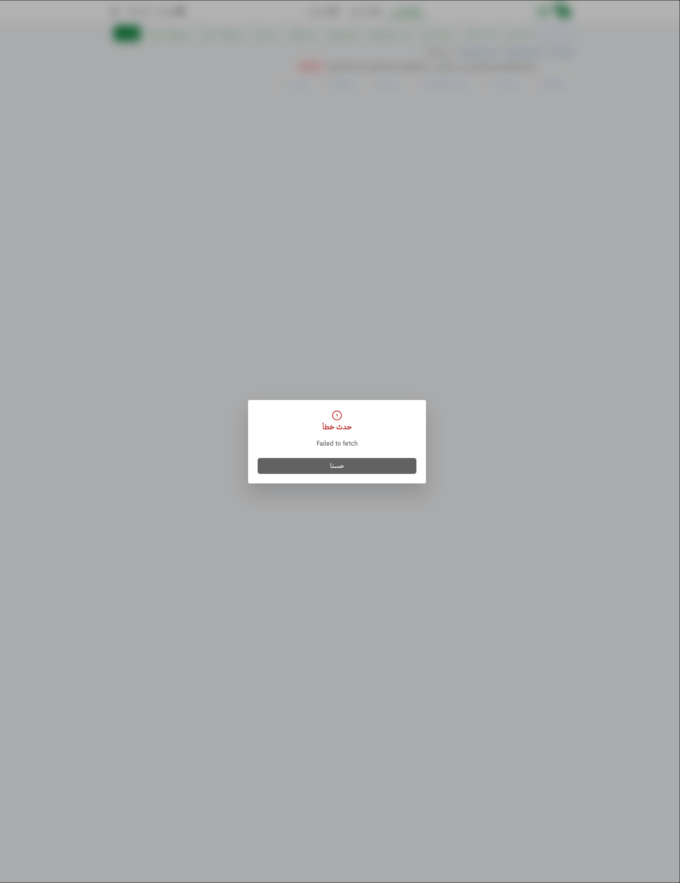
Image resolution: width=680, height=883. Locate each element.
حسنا (337, 466)
